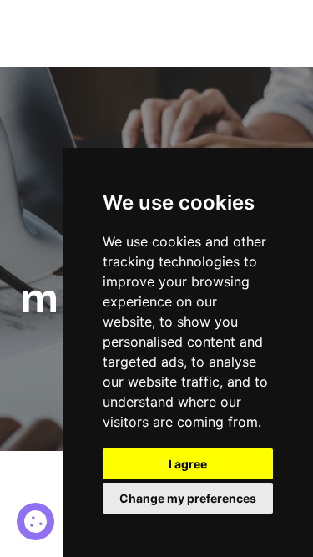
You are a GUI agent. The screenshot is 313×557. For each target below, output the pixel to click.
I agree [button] (188, 464)
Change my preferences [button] (187, 498)
